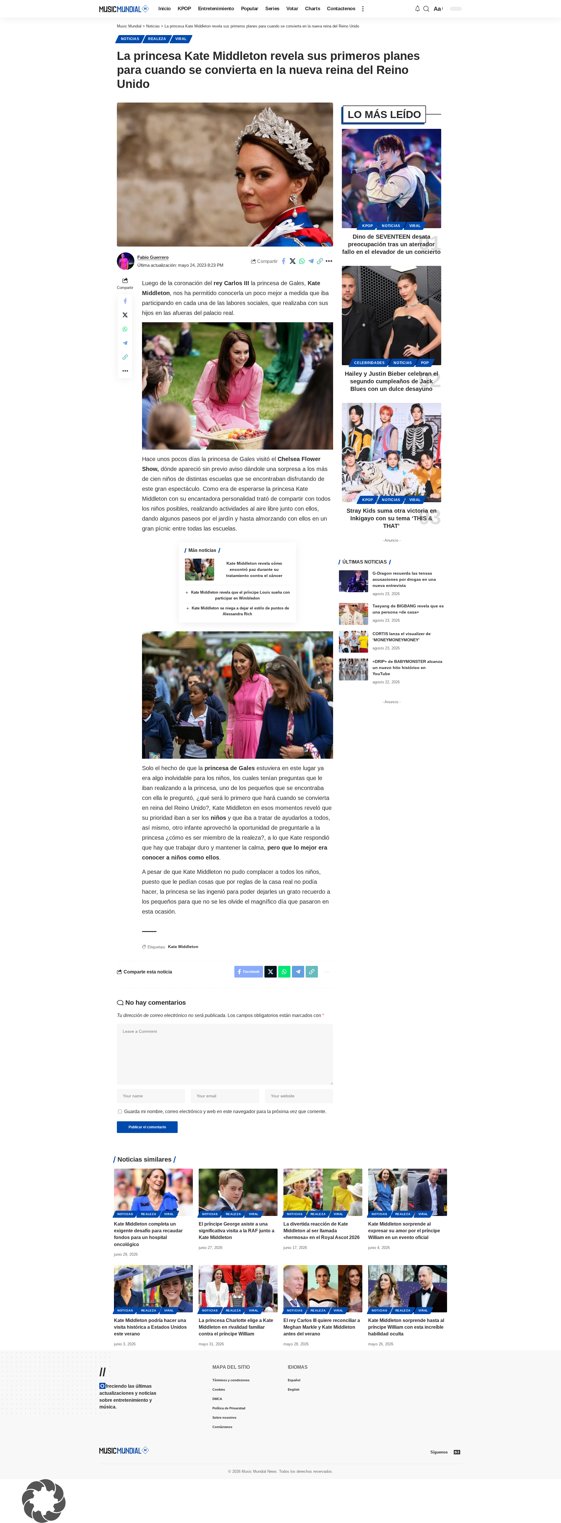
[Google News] (457, 1452)
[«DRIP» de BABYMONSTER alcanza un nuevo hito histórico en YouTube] (353, 669)
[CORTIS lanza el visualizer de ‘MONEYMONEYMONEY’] (353, 642)
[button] (363, 9)
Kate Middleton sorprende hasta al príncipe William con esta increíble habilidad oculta (406, 1327)
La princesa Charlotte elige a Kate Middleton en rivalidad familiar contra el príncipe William (236, 1327)
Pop (425, 363)
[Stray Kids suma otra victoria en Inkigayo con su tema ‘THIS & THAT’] (391, 452)
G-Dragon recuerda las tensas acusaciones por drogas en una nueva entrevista (404, 579)
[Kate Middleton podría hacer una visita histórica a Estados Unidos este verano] (153, 1288)
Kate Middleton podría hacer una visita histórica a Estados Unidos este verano (150, 1327)
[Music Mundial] (124, 8)
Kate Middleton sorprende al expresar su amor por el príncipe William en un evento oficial (404, 1230)
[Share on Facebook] (284, 261)
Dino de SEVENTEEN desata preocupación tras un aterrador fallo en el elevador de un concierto (391, 244)
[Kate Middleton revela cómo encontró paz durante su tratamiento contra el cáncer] (199, 570)
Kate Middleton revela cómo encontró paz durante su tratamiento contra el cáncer (254, 569)
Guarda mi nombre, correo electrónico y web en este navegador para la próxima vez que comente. (225, 1111)
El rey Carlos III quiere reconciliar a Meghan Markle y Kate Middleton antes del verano (321, 1327)
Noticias (130, 39)
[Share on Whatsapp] (302, 261)
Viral (181, 39)
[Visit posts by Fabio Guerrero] (125, 261)
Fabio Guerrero (153, 257)
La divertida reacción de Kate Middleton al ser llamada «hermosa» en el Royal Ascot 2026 (321, 1230)
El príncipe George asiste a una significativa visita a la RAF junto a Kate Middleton (236, 1230)
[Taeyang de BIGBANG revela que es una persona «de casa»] (353, 614)
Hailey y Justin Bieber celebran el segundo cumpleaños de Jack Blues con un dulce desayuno (391, 381)
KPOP (367, 226)
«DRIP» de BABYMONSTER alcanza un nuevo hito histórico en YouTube (407, 667)
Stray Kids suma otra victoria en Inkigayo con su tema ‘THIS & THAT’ (392, 518)
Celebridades (369, 363)
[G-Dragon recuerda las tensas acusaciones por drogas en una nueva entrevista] (353, 581)
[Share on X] (293, 261)
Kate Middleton (183, 946)
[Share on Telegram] (311, 261)
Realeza (157, 39)
